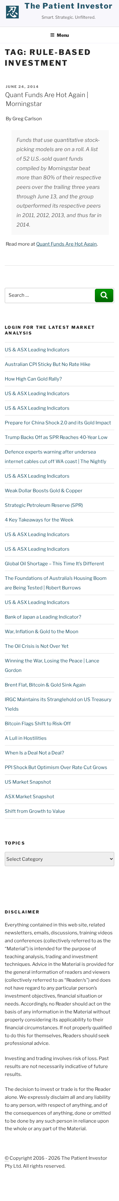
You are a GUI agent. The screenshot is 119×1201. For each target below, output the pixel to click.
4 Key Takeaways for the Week (39, 520)
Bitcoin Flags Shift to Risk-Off (38, 724)
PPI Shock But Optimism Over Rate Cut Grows (56, 767)
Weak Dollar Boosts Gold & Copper (44, 491)
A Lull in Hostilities (26, 738)
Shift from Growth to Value (35, 811)
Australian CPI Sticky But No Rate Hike (47, 364)
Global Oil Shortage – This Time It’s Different (54, 564)
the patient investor (68, 5)
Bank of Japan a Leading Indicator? (43, 617)
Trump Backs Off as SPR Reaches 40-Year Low (56, 437)
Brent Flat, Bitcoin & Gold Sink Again (45, 685)
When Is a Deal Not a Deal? (34, 753)
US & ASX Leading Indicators (37, 350)
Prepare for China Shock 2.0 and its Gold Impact (58, 423)
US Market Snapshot (28, 782)
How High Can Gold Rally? (33, 379)
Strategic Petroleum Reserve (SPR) (44, 505)
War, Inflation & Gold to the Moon (41, 631)
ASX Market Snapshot (29, 797)
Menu (63, 35)
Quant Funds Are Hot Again (66, 244)
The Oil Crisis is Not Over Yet (37, 646)
